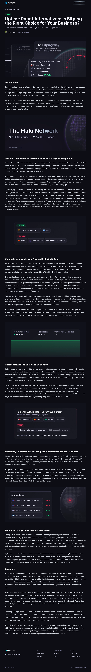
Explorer (39, 656)
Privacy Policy (74, 653)
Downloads (40, 653)
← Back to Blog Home (12, 9)
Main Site (56, 653)
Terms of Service (75, 656)
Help (55, 656)
